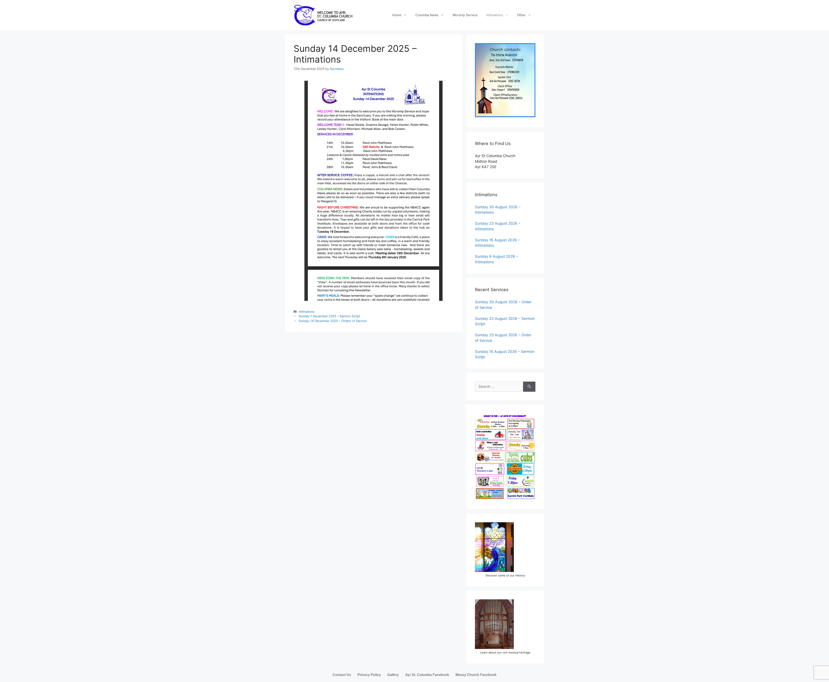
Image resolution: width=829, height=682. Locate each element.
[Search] (529, 387)
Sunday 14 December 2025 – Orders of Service (333, 321)
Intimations (494, 15)
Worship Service (465, 15)
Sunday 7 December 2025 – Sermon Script (329, 316)
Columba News (426, 15)
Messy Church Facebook (476, 675)
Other (521, 15)
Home (396, 15)
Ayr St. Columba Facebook (427, 675)
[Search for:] (499, 387)
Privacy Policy (369, 675)
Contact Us (342, 675)
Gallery (393, 675)
